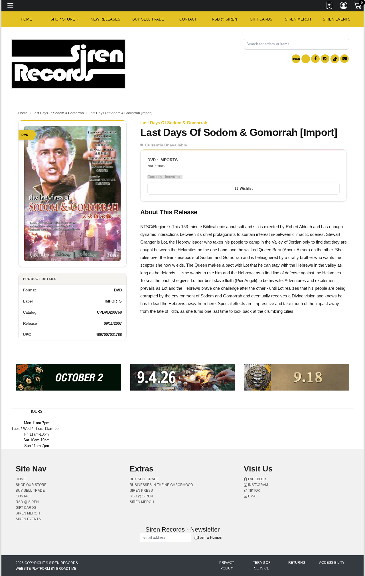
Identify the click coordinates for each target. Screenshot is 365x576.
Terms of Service (261, 565)
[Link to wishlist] (330, 6)
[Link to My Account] (344, 6)
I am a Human (210, 537)
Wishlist (246, 189)
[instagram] (325, 59)
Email (252, 496)
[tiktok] (335, 59)
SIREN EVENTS (336, 19)
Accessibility (331, 563)
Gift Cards (261, 19)
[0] (358, 7)
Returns (296, 563)
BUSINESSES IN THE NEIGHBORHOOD (161, 485)
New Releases (105, 19)
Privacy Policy (226, 565)
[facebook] (315, 59)
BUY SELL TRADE (148, 19)
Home (23, 113)
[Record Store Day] (306, 59)
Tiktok (253, 491)
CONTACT (188, 19)
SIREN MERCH (298, 19)
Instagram (257, 485)
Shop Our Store (31, 485)
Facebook (257, 479)
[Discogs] (296, 59)
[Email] (344, 59)
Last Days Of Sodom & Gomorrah (58, 113)
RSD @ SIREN (224, 19)
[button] (64, 19)
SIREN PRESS (141, 491)
